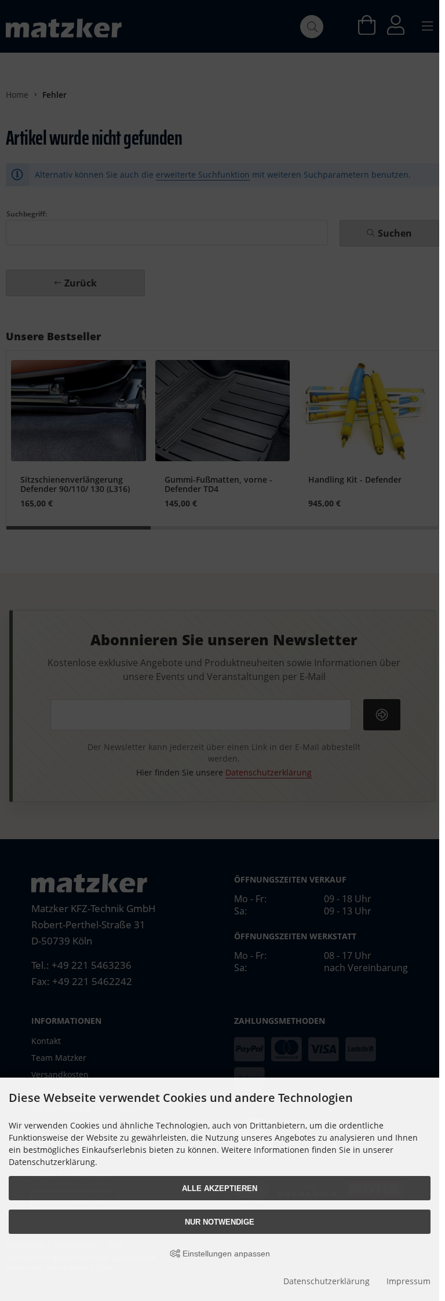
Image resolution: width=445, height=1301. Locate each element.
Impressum (408, 1281)
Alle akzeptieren (219, 1188)
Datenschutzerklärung (326, 1281)
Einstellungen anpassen (225, 1253)
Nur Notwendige (219, 1222)
